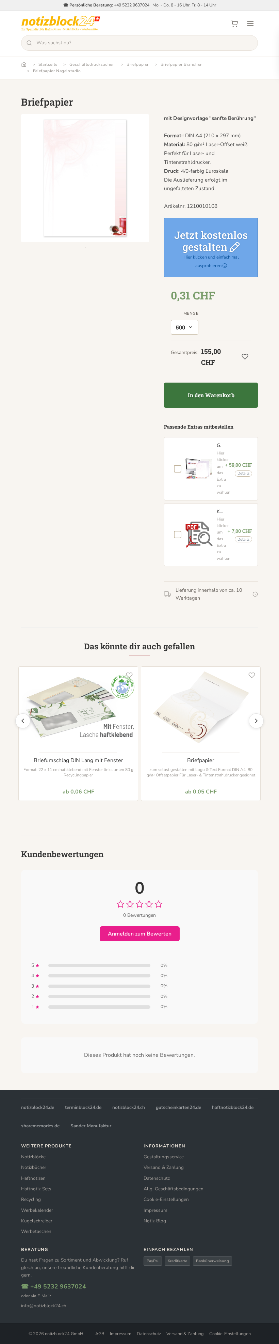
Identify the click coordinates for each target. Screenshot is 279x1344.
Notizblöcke (33, 1157)
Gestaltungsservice (164, 1157)
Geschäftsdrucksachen (92, 64)
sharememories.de (40, 1126)
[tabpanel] (85, 178)
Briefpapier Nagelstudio (57, 71)
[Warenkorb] (234, 23)
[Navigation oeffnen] (250, 23)
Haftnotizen (33, 1178)
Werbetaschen (36, 1231)
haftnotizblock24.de (232, 1107)
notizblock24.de (37, 1107)
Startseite (48, 64)
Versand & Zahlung (164, 1167)
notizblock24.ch (128, 1107)
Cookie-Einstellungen (166, 1199)
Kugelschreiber (36, 1221)
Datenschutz (157, 1178)
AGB (99, 1334)
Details (243, 473)
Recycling (31, 1199)
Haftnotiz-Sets (36, 1189)
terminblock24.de (83, 1107)
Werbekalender (37, 1210)
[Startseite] (24, 64)
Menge (190, 313)
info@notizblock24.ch (43, 1305)
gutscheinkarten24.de (178, 1107)
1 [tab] (85, 247)
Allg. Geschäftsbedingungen (173, 1189)
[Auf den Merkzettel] (129, 675)
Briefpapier (138, 64)
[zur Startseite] (60, 23)
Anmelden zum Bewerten (139, 934)
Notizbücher (33, 1167)
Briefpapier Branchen (182, 64)
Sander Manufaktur (90, 1126)
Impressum (155, 1210)
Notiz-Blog (155, 1221)
